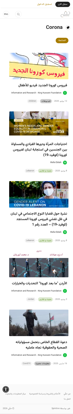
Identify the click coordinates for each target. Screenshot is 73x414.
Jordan (31, 299)
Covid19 (26, 363)
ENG (6, 14)
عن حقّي (67, 393)
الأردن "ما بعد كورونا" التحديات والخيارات (39, 283)
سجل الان (62, 4)
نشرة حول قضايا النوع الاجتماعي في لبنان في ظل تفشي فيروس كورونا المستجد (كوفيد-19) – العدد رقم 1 (39, 219)
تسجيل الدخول (44, 4)
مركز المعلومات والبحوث (15, 393)
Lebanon (30, 170)
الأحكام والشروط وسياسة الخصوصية (44, 393)
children (32, 101)
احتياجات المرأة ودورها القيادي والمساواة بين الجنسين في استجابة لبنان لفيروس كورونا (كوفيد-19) (39, 149)
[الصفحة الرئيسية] (65, 14)
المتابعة (62, 40)
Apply (18, 14)
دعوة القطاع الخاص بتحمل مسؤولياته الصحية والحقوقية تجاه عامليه (41, 345)
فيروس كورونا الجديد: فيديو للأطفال (42, 85)
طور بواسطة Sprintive (61, 408)
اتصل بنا (67, 399)
